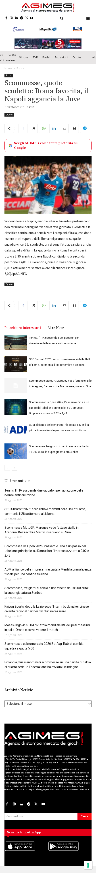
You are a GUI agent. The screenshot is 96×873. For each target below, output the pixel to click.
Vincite (23, 57)
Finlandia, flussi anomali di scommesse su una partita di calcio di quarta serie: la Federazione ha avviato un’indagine (47, 664)
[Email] (64, 128)
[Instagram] (11, 18)
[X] (27, 18)
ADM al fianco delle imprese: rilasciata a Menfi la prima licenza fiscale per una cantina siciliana (48, 572)
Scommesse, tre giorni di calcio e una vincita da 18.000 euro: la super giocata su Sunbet (46, 590)
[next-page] (14, 468)
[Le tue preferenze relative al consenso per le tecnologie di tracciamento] (88, 865)
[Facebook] (6, 18)
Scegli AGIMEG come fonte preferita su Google (45, 145)
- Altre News (55, 328)
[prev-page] (7, 468)
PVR (35, 57)
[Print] (74, 128)
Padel (46, 57)
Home (8, 68)
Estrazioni (61, 57)
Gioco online (11, 57)
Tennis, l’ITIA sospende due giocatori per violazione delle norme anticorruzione (43, 493)
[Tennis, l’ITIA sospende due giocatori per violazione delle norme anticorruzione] (15, 342)
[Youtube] (32, 18)
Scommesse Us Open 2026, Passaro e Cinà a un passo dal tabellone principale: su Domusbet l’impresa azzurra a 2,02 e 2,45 (59, 408)
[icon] (26, 850)
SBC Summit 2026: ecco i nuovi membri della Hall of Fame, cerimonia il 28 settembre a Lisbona (45, 511)
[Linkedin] (17, 18)
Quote (77, 57)
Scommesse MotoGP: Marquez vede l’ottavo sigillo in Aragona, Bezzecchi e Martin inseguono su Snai (41, 530)
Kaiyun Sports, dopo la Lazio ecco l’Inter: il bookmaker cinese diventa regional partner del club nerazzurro (46, 609)
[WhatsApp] (43, 128)
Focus (20, 68)
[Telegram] (21, 18)
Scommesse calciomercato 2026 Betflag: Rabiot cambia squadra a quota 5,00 (43, 646)
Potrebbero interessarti (22, 328)
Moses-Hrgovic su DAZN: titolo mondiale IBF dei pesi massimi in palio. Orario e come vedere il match (47, 627)
